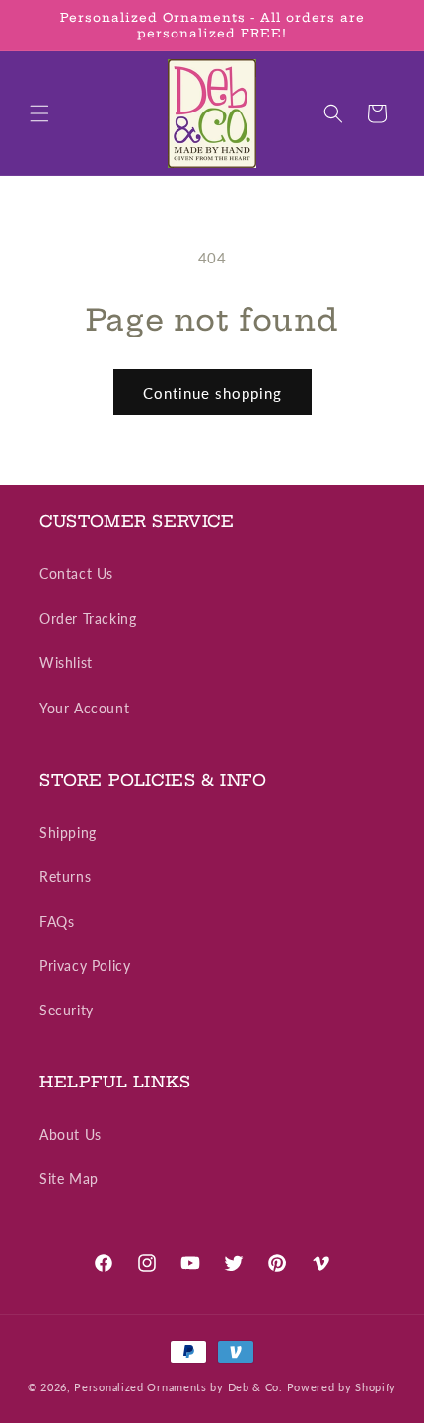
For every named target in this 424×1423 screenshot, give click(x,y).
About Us (70, 1134)
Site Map (69, 1178)
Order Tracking (87, 618)
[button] (39, 113)
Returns (65, 876)
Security (66, 1010)
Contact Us (76, 573)
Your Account (84, 708)
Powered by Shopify (342, 1387)
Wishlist (66, 662)
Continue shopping (212, 393)
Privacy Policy (84, 965)
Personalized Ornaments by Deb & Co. (178, 1387)
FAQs (56, 921)
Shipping (68, 832)
